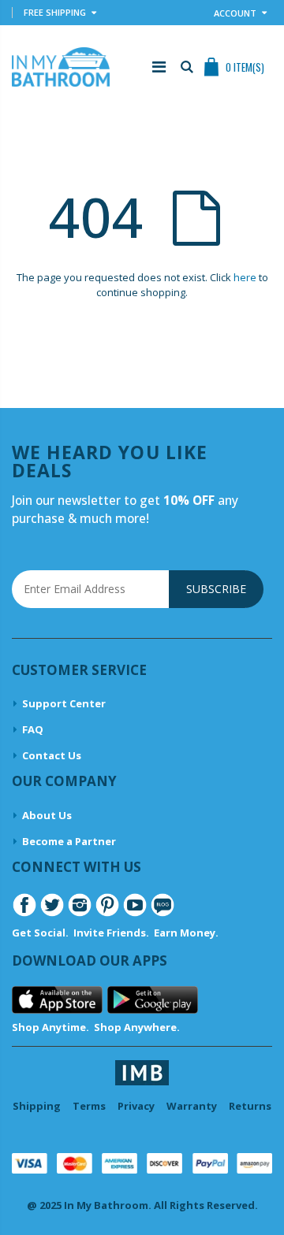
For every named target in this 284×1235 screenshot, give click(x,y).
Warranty (191, 1106)
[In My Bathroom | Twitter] (52, 904)
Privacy (136, 1106)
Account (235, 13)
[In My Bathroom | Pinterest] (107, 904)
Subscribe (216, 588)
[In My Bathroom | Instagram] (79, 904)
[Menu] (159, 66)
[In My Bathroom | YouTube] (135, 904)
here (245, 277)
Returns (250, 1106)
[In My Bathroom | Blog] (162, 904)
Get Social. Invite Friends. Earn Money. (115, 932)
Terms (89, 1106)
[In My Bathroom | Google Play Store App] (152, 999)
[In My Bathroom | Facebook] (24, 904)
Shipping (37, 1106)
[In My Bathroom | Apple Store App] (57, 999)
